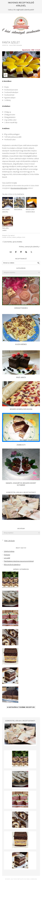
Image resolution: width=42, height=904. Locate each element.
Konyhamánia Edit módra (19, 188)
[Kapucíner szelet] (10, 683)
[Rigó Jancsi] (21, 374)
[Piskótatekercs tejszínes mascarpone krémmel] (10, 645)
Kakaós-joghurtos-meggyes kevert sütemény (21, 484)
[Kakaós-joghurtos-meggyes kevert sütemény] (21, 480)
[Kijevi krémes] (21, 341)
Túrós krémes (18, 209)
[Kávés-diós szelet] (10, 702)
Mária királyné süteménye (12, 564)
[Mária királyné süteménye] (10, 664)
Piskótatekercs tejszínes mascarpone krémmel (19, 561)
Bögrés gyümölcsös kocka (21, 409)
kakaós (14, 237)
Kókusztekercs (21, 308)
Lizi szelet (7, 558)
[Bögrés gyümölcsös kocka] (21, 406)
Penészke (7, 555)
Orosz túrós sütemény (5, 210)
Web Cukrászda (21, 24)
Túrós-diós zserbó (5, 229)
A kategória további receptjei (21, 707)
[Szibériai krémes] (10, 587)
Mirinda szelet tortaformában (30, 210)
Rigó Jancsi (21, 377)
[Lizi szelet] (10, 626)
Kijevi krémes (21, 344)
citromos (9, 237)
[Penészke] (10, 606)
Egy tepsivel (11, 235)
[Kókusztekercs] (21, 305)
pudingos (19, 237)
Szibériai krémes (9, 551)
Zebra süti (21, 445)
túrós (23, 237)
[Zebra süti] (21, 441)
